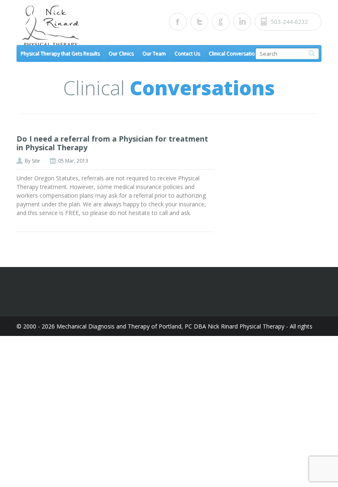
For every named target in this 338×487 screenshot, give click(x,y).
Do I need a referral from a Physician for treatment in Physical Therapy (112, 143)
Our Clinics (121, 53)
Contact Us (187, 53)
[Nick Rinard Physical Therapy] (93, 26)
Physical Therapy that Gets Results (60, 53)
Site (36, 160)
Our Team (154, 53)
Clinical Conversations (234, 53)
